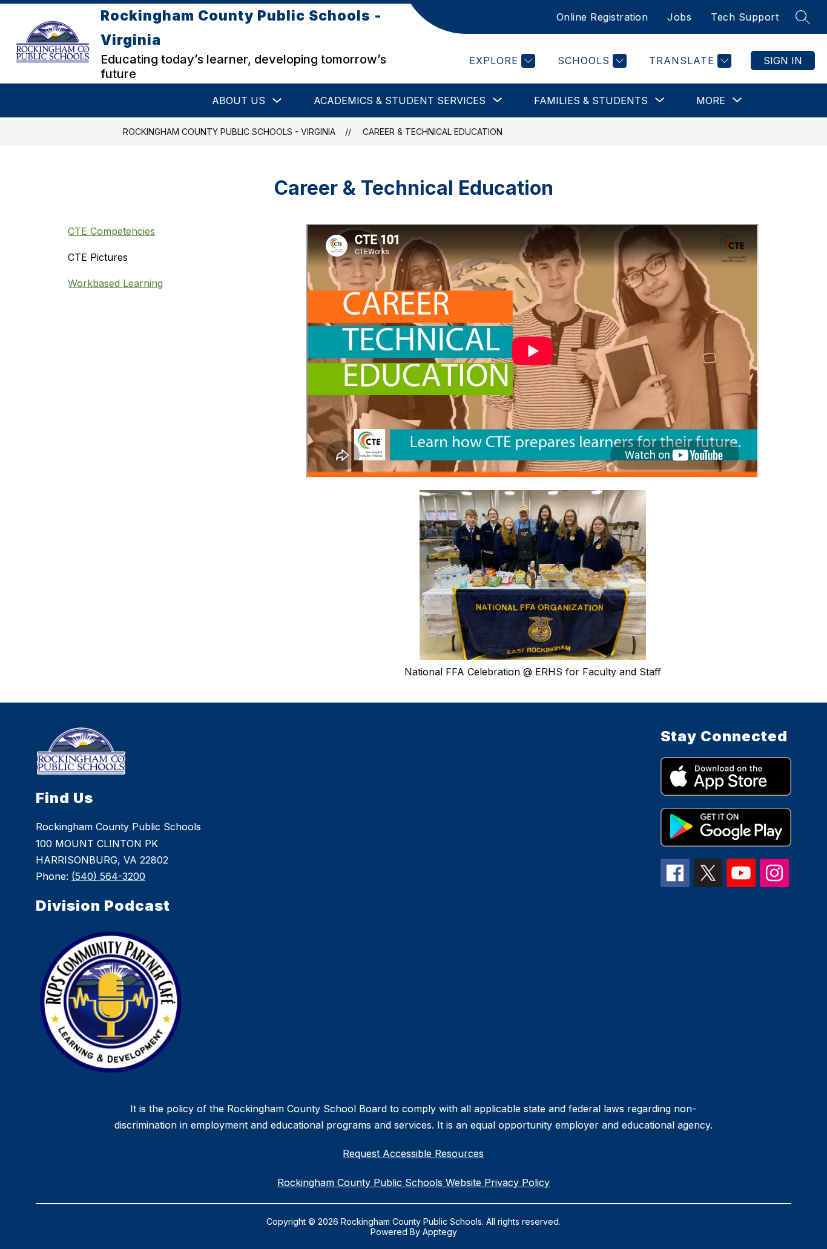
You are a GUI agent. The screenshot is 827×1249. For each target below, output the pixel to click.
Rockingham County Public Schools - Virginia (229, 131)
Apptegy (440, 1232)
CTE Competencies (111, 231)
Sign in (782, 60)
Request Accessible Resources (413, 1153)
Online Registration (602, 17)
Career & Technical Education (432, 131)
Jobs (679, 17)
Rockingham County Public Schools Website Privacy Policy (413, 1182)
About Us (238, 100)
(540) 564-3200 (108, 876)
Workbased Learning (115, 283)
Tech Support (745, 17)
